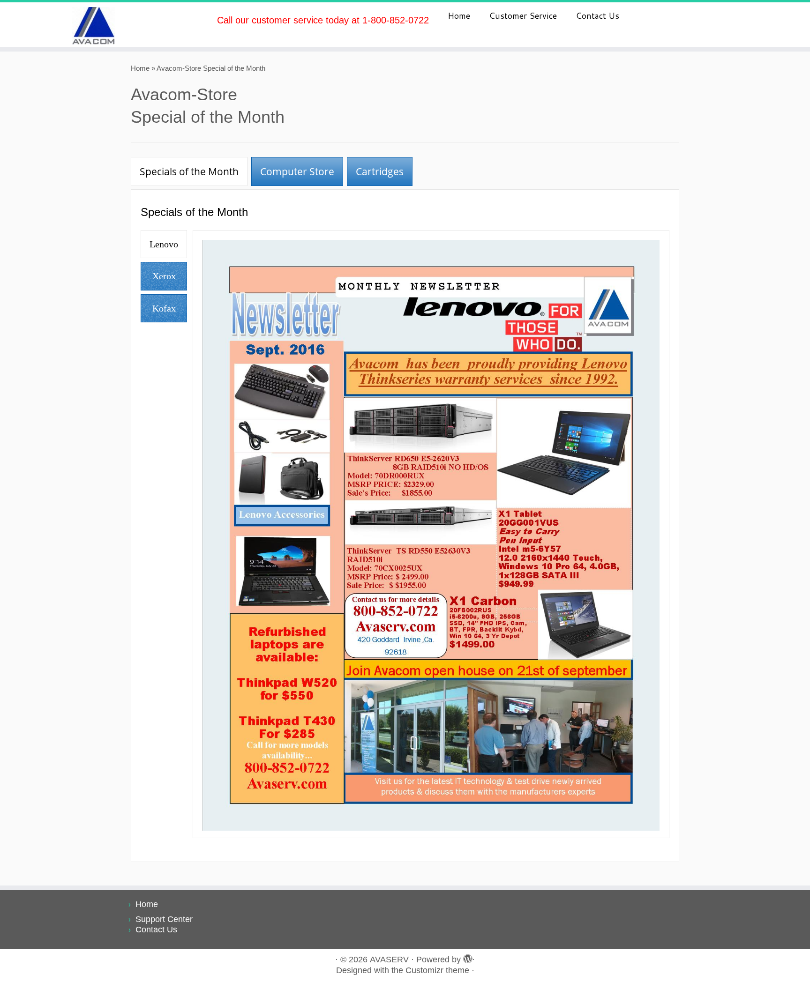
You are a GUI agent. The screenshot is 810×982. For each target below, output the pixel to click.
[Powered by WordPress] (466, 957)
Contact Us (597, 15)
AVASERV (389, 959)
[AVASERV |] (93, 24)
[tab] (189, 171)
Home (459, 15)
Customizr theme (437, 970)
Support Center (164, 919)
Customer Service (523, 15)
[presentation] (189, 171)
